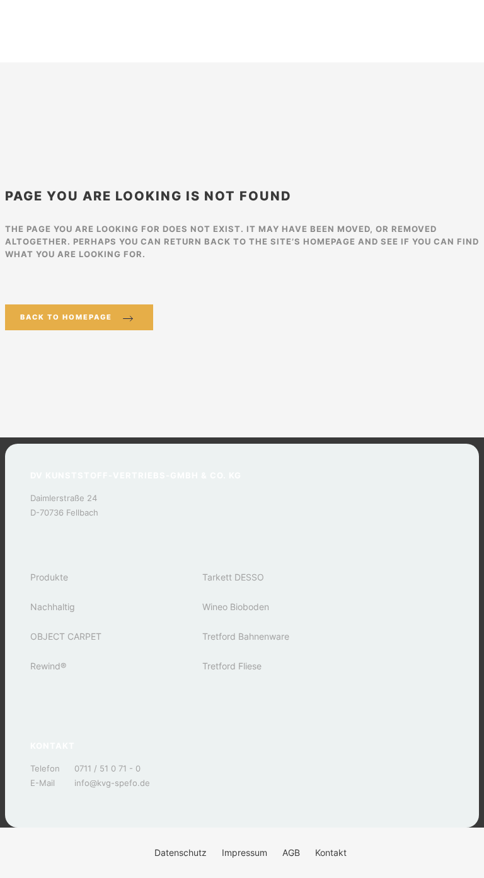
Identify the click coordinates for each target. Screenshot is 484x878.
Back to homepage (66, 317)
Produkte (49, 577)
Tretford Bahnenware (245, 636)
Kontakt (331, 852)
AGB (291, 852)
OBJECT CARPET (65, 636)
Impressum (244, 852)
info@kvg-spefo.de (112, 783)
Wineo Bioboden (235, 606)
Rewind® (48, 666)
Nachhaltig (52, 606)
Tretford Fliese (232, 666)
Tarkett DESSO (233, 577)
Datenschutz (180, 852)
